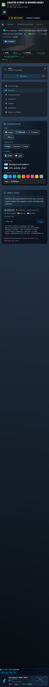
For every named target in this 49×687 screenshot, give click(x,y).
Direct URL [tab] (10, 217)
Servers (10, 24)
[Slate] (41, 176)
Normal (22, 132)
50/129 (28, 53)
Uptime (11, 103)
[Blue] (10, 176)
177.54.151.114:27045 (25, 24)
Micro (10, 137)
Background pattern (19, 164)
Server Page (13, 86)
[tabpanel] (24, 227)
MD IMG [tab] (32, 213)
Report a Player (14, 112)
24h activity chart (17, 168)
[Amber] (37, 176)
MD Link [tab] (22, 213)
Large (10, 132)
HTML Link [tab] (10, 210)
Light (20, 156)
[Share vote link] (43, 76)
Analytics (12, 99)
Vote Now (23, 76)
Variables (12, 108)
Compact (35, 132)
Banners (11, 90)
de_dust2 (43, 34)
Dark (10, 156)
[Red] (28, 176)
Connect (10, 41)
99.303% (41, 53)
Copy (40, 221)
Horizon (16, 146)
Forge (7, 146)
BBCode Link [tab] (33, 210)
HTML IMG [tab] (21, 210)
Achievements (14, 95)
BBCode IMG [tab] (11, 213)
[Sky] (14, 176)
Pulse (25, 146)
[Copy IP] (25, 34)
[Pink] (32, 176)
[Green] (19, 176)
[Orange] (23, 176)
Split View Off (10, 672)
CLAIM (15, 37)
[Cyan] (5, 176)
